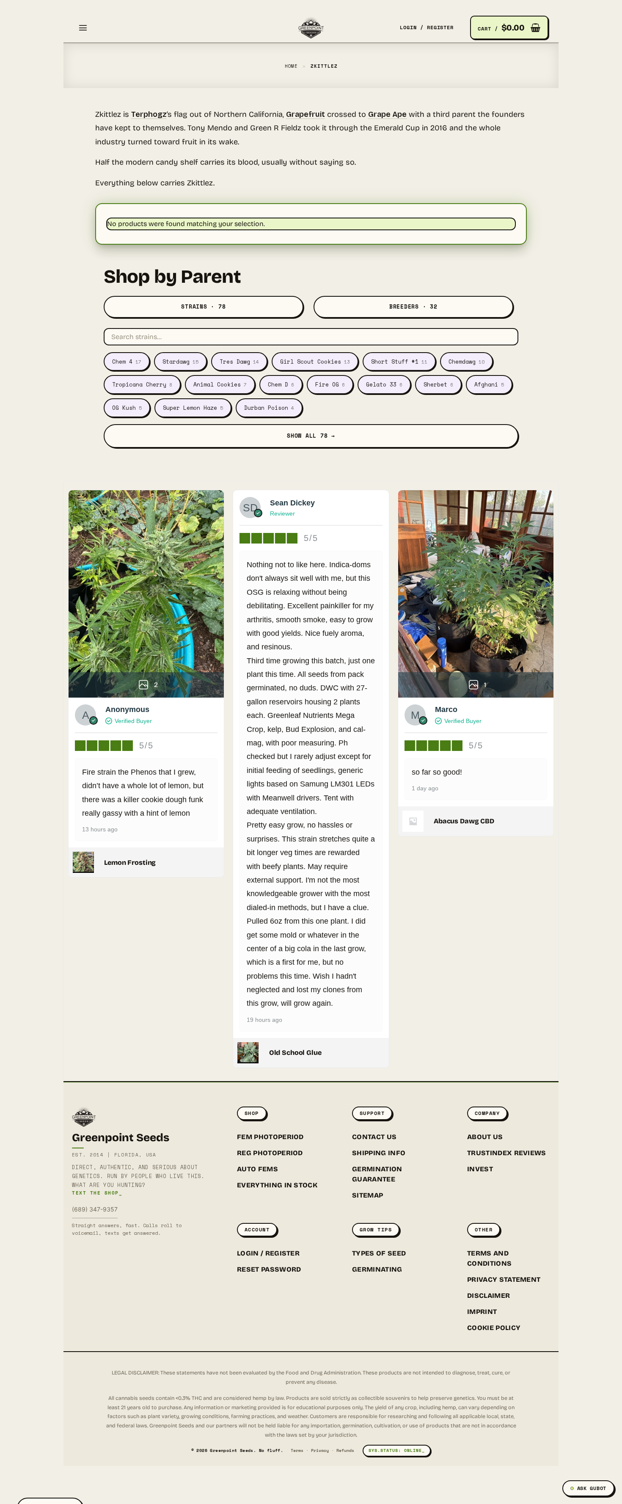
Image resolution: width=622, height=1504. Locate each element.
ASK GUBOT (591, 1488)
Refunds (345, 1450)
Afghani (489, 384)
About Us (485, 1137)
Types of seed (379, 1253)
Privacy (320, 1450)
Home (291, 66)
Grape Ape (387, 114)
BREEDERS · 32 (413, 307)
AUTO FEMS (257, 1169)
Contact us (374, 1137)
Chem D (281, 384)
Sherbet (438, 384)
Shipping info (378, 1153)
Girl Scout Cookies (315, 361)
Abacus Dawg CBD (464, 821)
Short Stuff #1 (399, 361)
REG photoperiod (270, 1153)
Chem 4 (126, 361)
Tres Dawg (239, 361)
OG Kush (127, 407)
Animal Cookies (220, 384)
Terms (297, 1450)
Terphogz (149, 114)
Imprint (482, 1312)
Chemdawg (466, 361)
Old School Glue (295, 1053)
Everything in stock (277, 1185)
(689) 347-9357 (95, 1209)
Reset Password (269, 1269)
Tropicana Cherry (142, 384)
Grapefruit (305, 114)
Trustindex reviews (506, 1153)
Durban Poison (269, 407)
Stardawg (180, 361)
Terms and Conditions (489, 1258)
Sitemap (367, 1195)
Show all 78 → (311, 436)
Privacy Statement (503, 1279)
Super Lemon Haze (193, 407)
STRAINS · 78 (203, 307)
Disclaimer (488, 1296)
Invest (480, 1169)
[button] (83, 27)
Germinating (377, 1269)
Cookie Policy (493, 1328)
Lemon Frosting (130, 862)
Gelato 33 (384, 384)
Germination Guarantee (377, 1174)
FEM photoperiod (270, 1137)
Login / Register (268, 1253)
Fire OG (330, 384)
